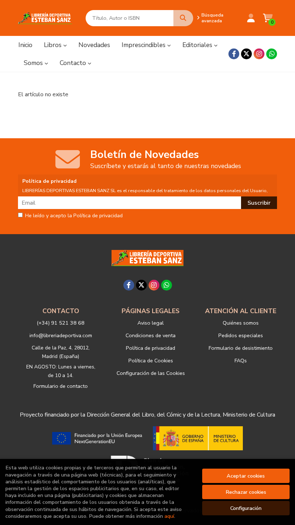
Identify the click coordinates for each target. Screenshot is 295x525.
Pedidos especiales (240, 335)
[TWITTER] (246, 53)
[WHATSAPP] (271, 53)
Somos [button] (34, 63)
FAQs (241, 360)
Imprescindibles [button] (144, 45)
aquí (169, 516)
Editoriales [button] (198, 45)
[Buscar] (183, 18)
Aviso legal (150, 322)
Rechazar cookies (246, 492)
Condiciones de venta (151, 335)
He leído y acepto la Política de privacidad (74, 216)
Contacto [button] (74, 63)
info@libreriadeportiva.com (61, 335)
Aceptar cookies (246, 475)
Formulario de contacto (60, 386)
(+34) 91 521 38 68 (61, 322)
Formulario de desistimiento (241, 348)
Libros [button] (53, 45)
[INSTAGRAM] (259, 53)
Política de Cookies (150, 360)
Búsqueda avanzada (212, 18)
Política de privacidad (150, 348)
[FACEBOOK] (233, 53)
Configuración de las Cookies (151, 373)
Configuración (246, 508)
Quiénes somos (241, 322)
